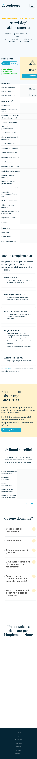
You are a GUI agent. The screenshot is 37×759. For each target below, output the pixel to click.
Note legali (18, 743)
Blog (18, 736)
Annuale (14, 63)
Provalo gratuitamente (11, 430)
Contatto (18, 733)
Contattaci (29, 503)
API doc (18, 750)
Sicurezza (18, 740)
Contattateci (6, 369)
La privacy (18, 747)
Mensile (5, 63)
